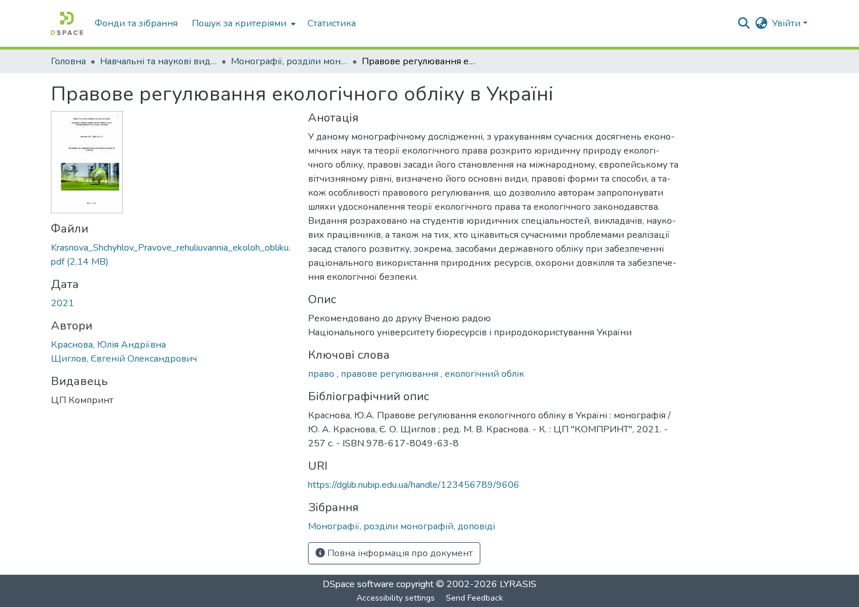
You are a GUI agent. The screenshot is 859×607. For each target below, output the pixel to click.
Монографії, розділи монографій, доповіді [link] (289, 61)
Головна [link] (68, 61)
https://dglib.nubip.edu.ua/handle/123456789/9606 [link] (413, 484)
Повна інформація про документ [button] (399, 553)
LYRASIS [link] (518, 584)
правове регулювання (391, 373)
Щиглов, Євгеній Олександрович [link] (124, 358)
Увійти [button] (787, 23)
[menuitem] (242, 23)
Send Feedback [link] (474, 597)
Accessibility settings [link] (395, 597)
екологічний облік (484, 373)
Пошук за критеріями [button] (239, 23)
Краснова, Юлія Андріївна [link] (108, 344)
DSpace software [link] (358, 584)
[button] (67, 23)
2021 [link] (62, 303)
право (322, 373)
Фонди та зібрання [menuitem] (136, 23)
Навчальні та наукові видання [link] (158, 61)
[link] (172, 255)
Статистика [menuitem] (331, 23)
